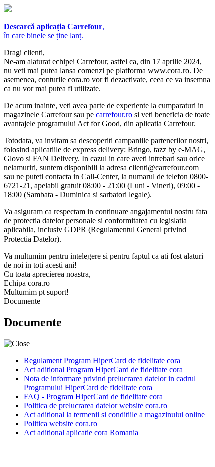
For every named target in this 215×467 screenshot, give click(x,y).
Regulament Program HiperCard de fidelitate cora (102, 360)
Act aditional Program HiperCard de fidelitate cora (103, 369)
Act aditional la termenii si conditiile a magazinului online (114, 414)
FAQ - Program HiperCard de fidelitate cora (93, 396)
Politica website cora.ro (61, 423)
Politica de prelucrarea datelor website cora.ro (96, 405)
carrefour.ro (114, 114)
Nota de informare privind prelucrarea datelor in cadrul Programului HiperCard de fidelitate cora (110, 383)
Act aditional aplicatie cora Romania (81, 432)
